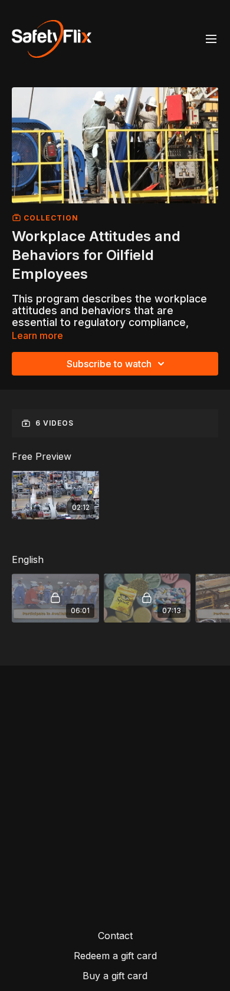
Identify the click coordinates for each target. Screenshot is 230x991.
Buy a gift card (115, 976)
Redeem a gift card (115, 956)
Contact (115, 935)
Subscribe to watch (109, 364)
